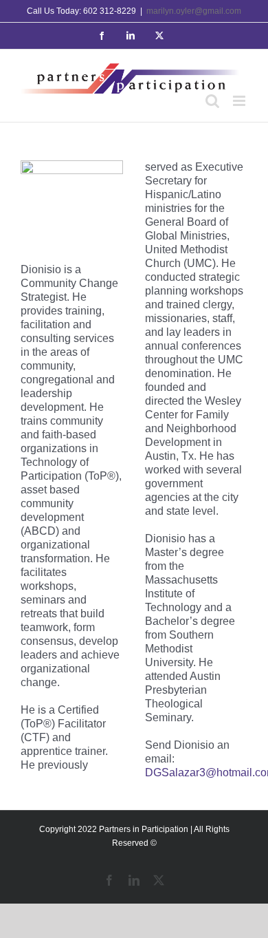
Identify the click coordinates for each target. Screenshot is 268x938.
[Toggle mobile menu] (240, 101)
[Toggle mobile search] (212, 101)
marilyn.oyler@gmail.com (193, 11)
